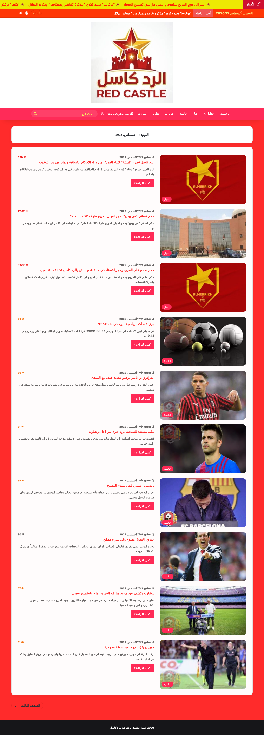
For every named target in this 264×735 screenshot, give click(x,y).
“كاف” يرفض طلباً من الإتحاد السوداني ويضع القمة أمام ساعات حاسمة (144, 13)
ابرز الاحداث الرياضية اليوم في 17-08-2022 (125, 324)
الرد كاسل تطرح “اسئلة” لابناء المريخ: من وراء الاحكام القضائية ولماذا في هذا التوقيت (96, 162)
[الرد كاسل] (132, 62)
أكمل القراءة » (142, 183)
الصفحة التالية (30, 705)
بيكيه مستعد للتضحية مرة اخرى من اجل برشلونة (121, 431)
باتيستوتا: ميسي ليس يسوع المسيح (130, 485)
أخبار (196, 113)
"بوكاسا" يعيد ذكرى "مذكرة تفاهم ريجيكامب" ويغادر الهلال (109, 4)
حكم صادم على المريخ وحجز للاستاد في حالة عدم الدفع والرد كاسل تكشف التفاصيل (97, 270)
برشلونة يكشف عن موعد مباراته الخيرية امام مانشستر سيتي (113, 593)
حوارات (169, 113)
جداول (210, 113)
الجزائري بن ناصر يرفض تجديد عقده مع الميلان (122, 377)
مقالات (142, 113)
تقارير (155, 113)
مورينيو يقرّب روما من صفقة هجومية (129, 647)
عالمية (183, 113)
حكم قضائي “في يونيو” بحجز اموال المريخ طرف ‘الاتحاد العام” (112, 216)
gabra (147, 157)
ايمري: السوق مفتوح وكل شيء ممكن (128, 539)
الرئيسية (225, 113)
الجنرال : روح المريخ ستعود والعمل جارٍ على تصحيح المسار (202, 4)
